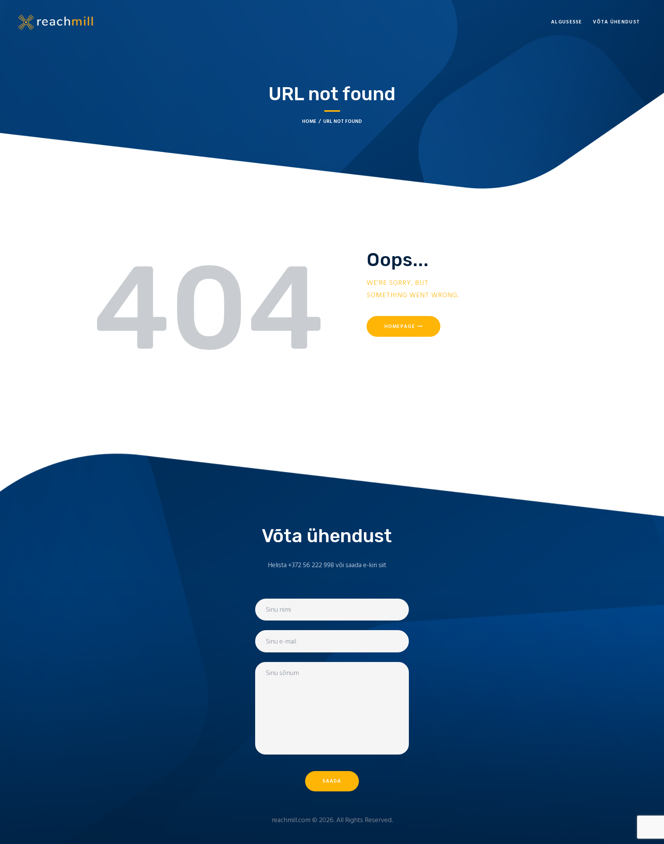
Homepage (399, 327)
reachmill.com (291, 820)
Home (309, 121)
